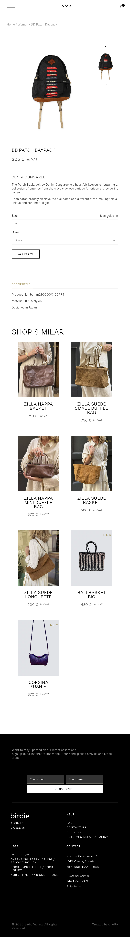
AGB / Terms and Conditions (34, 875)
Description (22, 284)
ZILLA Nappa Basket (38, 406)
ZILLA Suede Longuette (38, 595)
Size (15, 216)
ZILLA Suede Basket (91, 500)
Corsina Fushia (38, 685)
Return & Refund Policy (87, 837)
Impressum (20, 855)
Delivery (74, 832)
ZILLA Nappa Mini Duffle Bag (38, 502)
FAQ (70, 823)
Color (15, 232)
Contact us (76, 827)
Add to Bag (25, 253)
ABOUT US (19, 823)
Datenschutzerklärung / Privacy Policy (33, 861)
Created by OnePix (105, 924)
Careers (18, 828)
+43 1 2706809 (77, 881)
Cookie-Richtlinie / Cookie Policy (33, 868)
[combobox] (65, 223)
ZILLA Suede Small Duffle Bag (91, 408)
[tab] (22, 284)
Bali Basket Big (91, 595)
